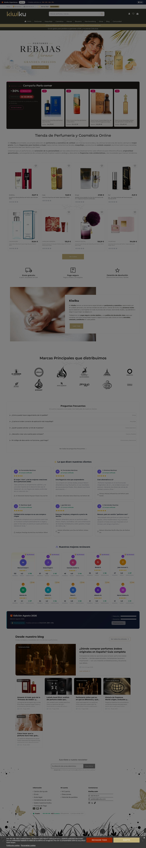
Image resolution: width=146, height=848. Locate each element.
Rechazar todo (99, 840)
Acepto (126, 840)
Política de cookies (13, 845)
